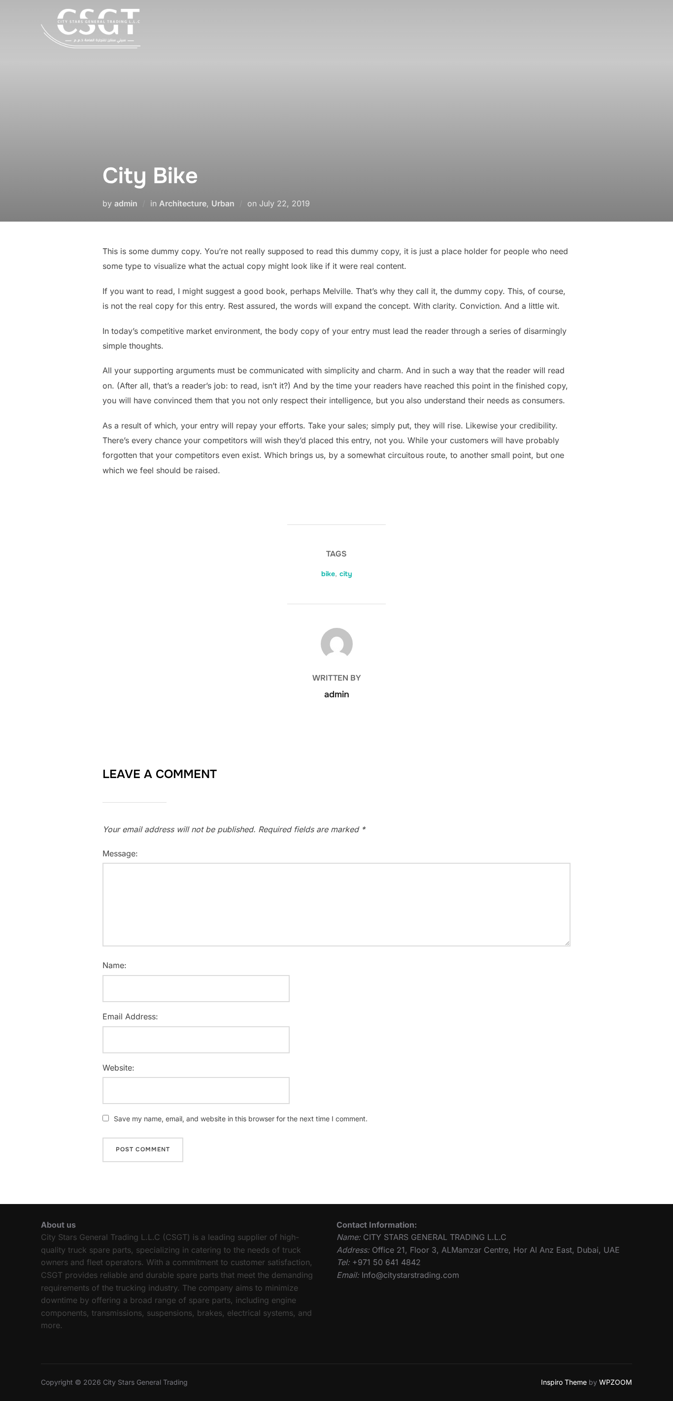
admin (125, 203)
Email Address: (130, 1016)
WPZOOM (615, 1382)
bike (328, 573)
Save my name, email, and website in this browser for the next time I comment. (241, 1118)
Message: (120, 853)
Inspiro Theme (564, 1382)
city (345, 573)
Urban (223, 203)
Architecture (182, 203)
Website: (118, 1068)
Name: (114, 965)
